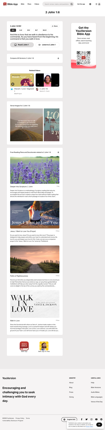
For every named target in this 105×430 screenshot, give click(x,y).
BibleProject (18, 93)
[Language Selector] (90, 4)
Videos (36, 4)
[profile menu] (98, 4)
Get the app (81, 4)
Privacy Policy (20, 418)
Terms (28, 418)
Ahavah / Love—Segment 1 (24, 90)
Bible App (24, 351)
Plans (29, 4)
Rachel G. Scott (45, 91)
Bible (22, 4)
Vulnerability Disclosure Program (12, 420)
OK (99, 424)
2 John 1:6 (46, 89)
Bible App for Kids (44, 351)
